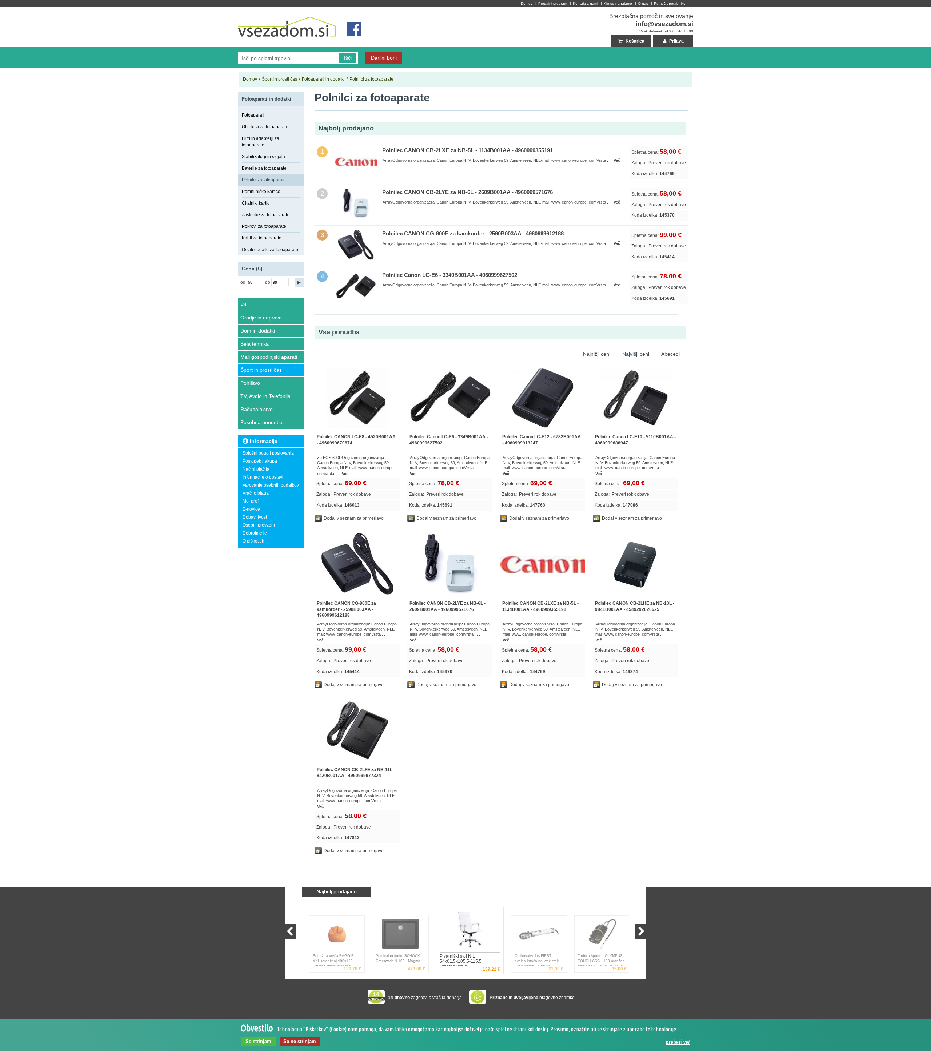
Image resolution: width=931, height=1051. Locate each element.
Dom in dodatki (257, 331)
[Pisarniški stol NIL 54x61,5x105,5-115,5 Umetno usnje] (466, 931)
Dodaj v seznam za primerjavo (354, 518)
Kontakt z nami (585, 3)
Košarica (634, 41)
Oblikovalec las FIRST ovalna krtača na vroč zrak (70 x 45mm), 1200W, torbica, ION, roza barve (534, 960)
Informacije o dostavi (263, 477)
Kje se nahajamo (618, 3)
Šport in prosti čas (279, 79)
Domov (526, 3)
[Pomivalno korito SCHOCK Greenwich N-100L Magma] (397, 935)
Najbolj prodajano (336, 891)
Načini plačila (256, 469)
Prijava (676, 41)
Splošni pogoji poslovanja (268, 453)
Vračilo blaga (256, 493)
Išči (348, 58)
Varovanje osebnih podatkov (271, 485)
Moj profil (252, 501)
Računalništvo (256, 409)
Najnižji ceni (596, 354)
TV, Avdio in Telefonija (265, 396)
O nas (643, 3)
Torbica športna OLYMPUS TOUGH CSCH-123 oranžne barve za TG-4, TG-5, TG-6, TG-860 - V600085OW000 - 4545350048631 (598, 960)
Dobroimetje (255, 533)
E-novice (251, 509)
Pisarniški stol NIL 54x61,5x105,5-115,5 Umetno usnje (457, 960)
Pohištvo (250, 383)
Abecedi (670, 354)
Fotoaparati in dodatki (323, 79)
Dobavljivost (255, 517)
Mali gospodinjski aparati (268, 357)
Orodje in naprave (261, 318)
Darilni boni (384, 58)
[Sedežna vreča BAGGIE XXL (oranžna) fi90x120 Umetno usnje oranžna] (333, 935)
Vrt (243, 304)
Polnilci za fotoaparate (371, 79)
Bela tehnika (254, 344)
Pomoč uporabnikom (671, 3)
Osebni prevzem (259, 525)
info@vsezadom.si (664, 24)
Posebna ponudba (261, 422)
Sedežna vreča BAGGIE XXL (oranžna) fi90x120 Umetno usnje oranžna (330, 960)
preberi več (678, 1042)
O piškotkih (253, 541)
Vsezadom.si (251, 10)
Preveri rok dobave (667, 162)
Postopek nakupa (260, 461)
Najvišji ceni (635, 354)
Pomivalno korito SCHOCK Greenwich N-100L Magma (395, 958)
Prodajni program (552, 3)
